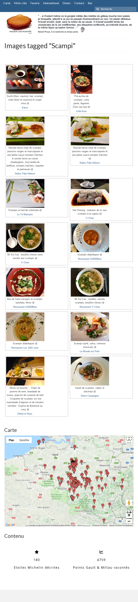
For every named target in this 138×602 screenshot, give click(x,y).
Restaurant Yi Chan (90, 307)
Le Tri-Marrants (25, 214)
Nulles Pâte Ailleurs (25, 173)
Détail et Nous (25, 414)
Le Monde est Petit (90, 351)
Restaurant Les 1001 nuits (25, 348)
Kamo (25, 107)
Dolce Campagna (90, 396)
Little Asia (81, 111)
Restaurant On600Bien (90, 259)
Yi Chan (90, 218)
